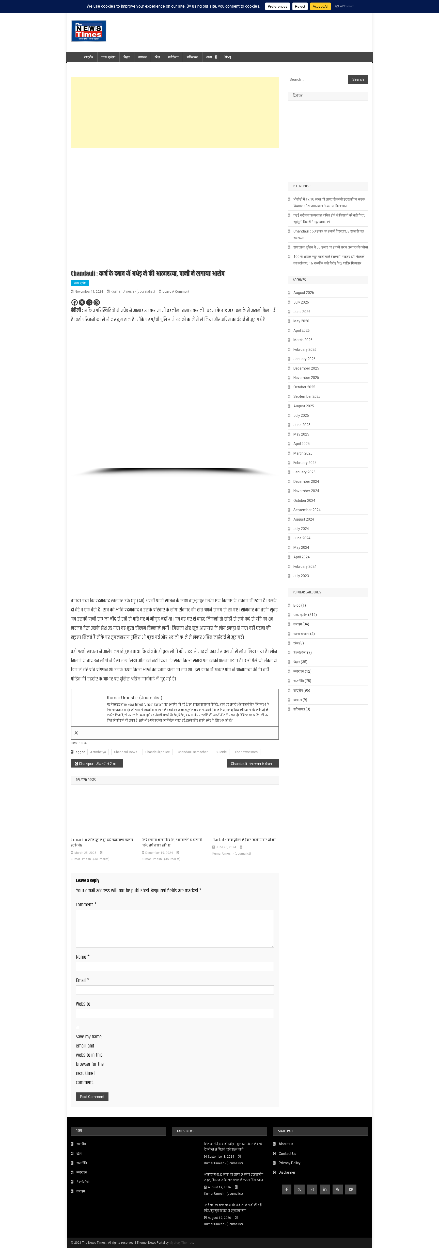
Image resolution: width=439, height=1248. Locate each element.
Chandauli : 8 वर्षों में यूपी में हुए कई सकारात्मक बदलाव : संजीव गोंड (102, 842)
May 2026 (301, 321)
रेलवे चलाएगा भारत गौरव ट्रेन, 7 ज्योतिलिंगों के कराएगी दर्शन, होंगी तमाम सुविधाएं (172, 842)
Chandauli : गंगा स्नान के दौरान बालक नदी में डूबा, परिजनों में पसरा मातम (255, 764)
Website (83, 1004)
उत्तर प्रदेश (108, 57)
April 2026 (301, 330)
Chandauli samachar (193, 752)
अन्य (209, 57)
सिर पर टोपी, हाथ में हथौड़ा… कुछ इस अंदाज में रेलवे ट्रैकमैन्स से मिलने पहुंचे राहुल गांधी (233, 1146)
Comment (86, 905)
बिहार (126, 57)
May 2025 (301, 434)
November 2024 (306, 491)
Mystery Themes (181, 1242)
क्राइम (297, 624)
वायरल (142, 57)
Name (83, 957)
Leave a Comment (176, 291)
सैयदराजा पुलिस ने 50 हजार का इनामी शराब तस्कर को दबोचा (330, 247)
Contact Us (287, 1154)
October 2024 (304, 500)
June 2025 (301, 425)
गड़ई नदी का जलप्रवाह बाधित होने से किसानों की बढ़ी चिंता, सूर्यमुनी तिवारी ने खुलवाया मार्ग (329, 218)
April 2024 (301, 557)
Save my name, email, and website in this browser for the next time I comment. (90, 1060)
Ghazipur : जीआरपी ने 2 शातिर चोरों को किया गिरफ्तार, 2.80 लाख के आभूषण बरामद (101, 764)
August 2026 (303, 293)
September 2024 (307, 510)
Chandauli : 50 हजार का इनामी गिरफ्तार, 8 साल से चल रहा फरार (328, 234)
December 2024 (306, 481)
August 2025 (303, 406)
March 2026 (302, 340)
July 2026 (301, 302)
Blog (227, 57)
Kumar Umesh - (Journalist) (133, 291)
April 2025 (301, 444)
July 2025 (301, 415)
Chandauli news (125, 752)
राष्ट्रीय (88, 57)
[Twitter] (76, 733)
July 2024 (301, 529)
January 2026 (304, 359)
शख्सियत (192, 57)
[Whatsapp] (89, 302)
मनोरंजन (173, 57)
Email (82, 981)
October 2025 (304, 387)
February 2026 (305, 349)
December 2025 (306, 368)
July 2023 (301, 576)
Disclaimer (287, 1172)
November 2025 (306, 378)
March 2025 (302, 453)
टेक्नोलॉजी (299, 653)
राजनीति (298, 681)
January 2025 (304, 472)
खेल (157, 57)
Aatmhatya (98, 752)
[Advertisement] (175, 112)
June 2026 (301, 312)
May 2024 (301, 547)
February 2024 (305, 566)
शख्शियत (299, 709)
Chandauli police (157, 752)
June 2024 (301, 538)
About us (286, 1144)
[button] (79, 399)
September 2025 (307, 396)
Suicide (221, 752)
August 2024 (303, 519)
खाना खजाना (301, 634)
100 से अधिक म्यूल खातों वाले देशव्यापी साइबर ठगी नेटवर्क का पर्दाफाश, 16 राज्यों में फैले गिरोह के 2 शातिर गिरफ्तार (328, 260)
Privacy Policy (290, 1163)
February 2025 (305, 463)
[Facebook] (74, 302)
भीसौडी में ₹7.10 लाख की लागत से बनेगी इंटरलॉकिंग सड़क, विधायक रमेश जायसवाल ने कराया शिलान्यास (329, 202)
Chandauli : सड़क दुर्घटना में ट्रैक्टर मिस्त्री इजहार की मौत (244, 840)
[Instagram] (96, 302)
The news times (246, 752)
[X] (82, 302)
